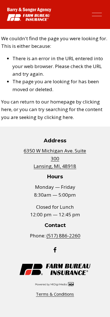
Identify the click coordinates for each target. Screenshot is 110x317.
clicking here (58, 117)
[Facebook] (55, 250)
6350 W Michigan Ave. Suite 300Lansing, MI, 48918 (55, 158)
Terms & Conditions (55, 294)
